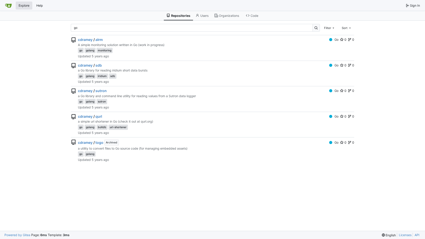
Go (336, 39)
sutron (101, 91)
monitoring (104, 50)
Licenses (405, 235)
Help (39, 5)
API (417, 235)
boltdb (102, 127)
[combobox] (329, 28)
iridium (102, 76)
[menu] (389, 235)
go (80, 50)
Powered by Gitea (17, 235)
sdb (98, 65)
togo (99, 142)
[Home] (8, 6)
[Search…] (316, 28)
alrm (99, 39)
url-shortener (118, 127)
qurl (98, 116)
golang (90, 50)
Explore (24, 5)
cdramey (85, 39)
